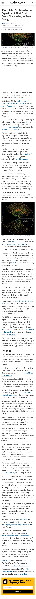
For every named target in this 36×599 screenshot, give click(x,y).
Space (3, 23)
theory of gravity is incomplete (15, 393)
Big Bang (12, 334)
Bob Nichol (5, 560)
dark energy (13, 127)
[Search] (33, 2)
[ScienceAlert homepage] (18, 2)
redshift (16, 263)
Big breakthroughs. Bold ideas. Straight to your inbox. (20, 582)
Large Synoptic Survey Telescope (17, 525)
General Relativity (8, 473)
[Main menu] (3, 2)
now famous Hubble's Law (14, 244)
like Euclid (23, 520)
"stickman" (28, 154)
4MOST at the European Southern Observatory (17, 534)
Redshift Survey (21, 159)
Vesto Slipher (16, 242)
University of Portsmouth (20, 565)
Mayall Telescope (8, 106)
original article (21, 574)
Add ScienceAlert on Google (13, 29)
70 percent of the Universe (11, 129)
